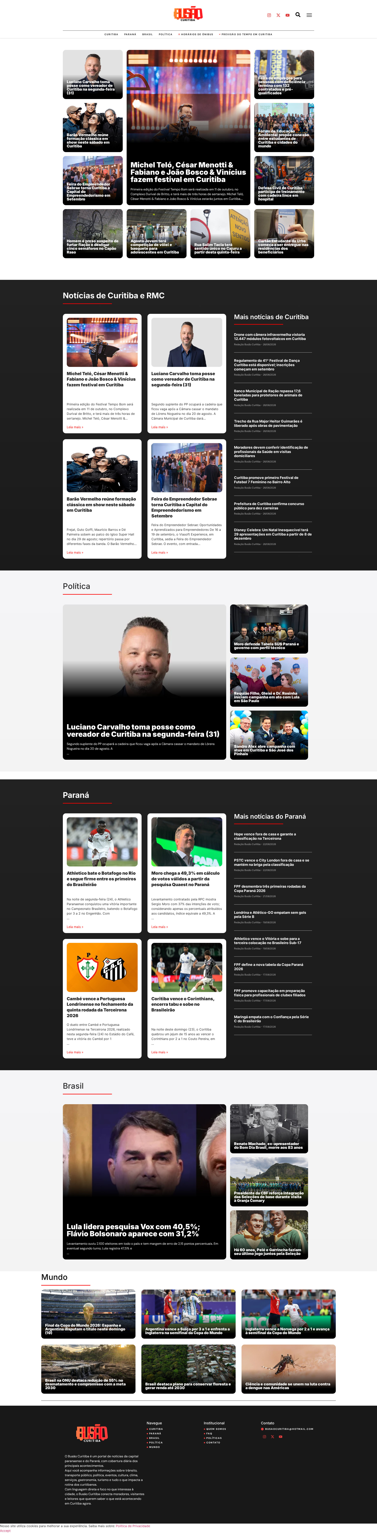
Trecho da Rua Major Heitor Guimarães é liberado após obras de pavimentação (268, 423)
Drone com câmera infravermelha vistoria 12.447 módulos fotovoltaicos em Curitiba (270, 337)
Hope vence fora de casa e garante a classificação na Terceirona (265, 836)
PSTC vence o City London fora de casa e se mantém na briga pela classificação (271, 862)
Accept (5, 1531)
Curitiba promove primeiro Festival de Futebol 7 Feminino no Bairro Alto (266, 480)
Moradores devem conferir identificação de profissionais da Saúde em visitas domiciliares (271, 451)
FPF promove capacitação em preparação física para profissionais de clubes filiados (270, 993)
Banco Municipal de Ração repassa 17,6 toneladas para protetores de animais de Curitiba (268, 395)
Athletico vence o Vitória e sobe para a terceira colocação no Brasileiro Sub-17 (267, 941)
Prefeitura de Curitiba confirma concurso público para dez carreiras (269, 506)
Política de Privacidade (133, 1526)
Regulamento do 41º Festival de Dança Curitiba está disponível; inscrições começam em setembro (267, 364)
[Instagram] (269, 15)
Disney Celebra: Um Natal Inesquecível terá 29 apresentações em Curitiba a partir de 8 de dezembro (273, 534)
